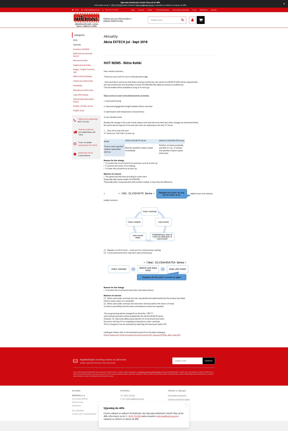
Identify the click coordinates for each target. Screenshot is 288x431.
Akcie (75, 40)
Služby (149, 10)
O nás (194, 10)
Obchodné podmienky (181, 10)
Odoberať (209, 361)
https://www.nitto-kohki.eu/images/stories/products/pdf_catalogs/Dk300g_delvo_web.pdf (142, 335)
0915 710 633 (116, 5)
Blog (132, 10)
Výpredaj (77, 44)
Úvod (77, 10)
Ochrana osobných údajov (179, 399)
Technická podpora (162, 10)
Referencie (203, 10)
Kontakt (214, 10)
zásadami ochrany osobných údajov (149, 372)
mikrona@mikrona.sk (145, 5)
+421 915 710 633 (111, 10)
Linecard (141, 10)
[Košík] (201, 20)
